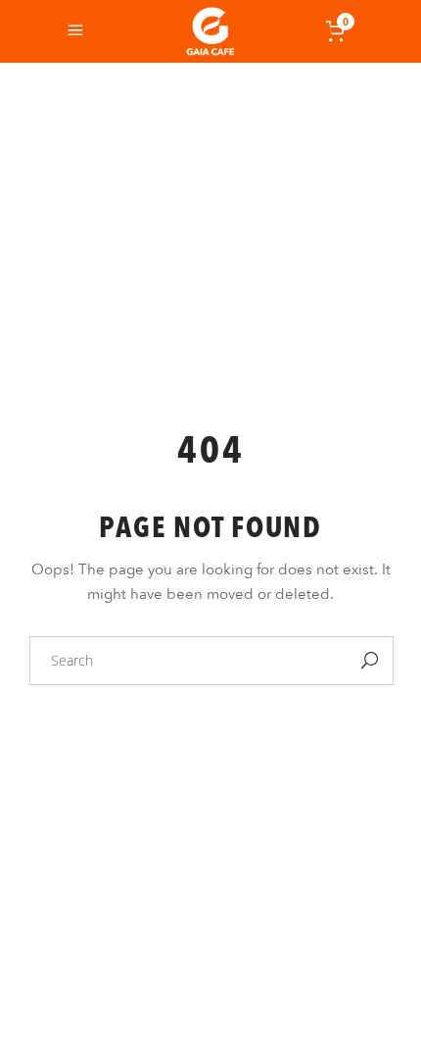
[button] (364, 982)
